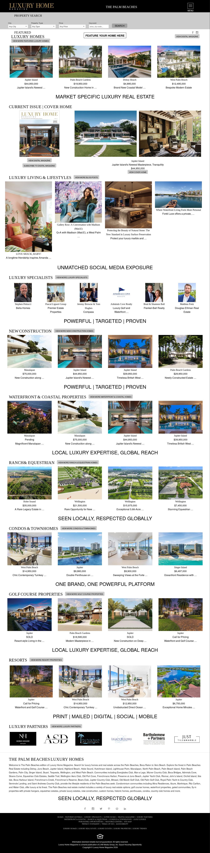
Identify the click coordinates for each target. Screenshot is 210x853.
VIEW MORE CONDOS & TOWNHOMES (78, 528)
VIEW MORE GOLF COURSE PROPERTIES (84, 594)
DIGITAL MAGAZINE (126, 817)
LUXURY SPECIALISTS (93, 817)
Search (120, 25)
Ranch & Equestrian (97, 819)
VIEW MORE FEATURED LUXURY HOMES (31, 41)
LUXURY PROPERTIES (122, 829)
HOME (60, 817)
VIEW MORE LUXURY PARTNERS (66, 726)
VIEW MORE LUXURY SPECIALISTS (71, 277)
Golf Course (140, 819)
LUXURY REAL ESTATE (87, 829)
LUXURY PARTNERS (145, 817)
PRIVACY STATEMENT (90, 824)
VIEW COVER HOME (138, 172)
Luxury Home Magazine (68, 845)
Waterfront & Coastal (75, 819)
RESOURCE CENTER (113, 822)
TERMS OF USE (108, 824)
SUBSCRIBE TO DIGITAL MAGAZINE (39, 165)
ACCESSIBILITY (122, 824)
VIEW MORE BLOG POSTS (86, 177)
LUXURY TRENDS (140, 829)
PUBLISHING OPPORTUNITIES (91, 822)
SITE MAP (128, 822)
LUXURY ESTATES (105, 829)
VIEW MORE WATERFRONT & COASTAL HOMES (110, 396)
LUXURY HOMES (70, 829)
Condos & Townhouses (120, 819)
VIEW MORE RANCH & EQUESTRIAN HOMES (77, 462)
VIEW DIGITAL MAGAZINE (187, 36)
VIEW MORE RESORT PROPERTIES (46, 660)
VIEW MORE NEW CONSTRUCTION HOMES (74, 331)
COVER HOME (110, 817)
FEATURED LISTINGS (73, 817)
